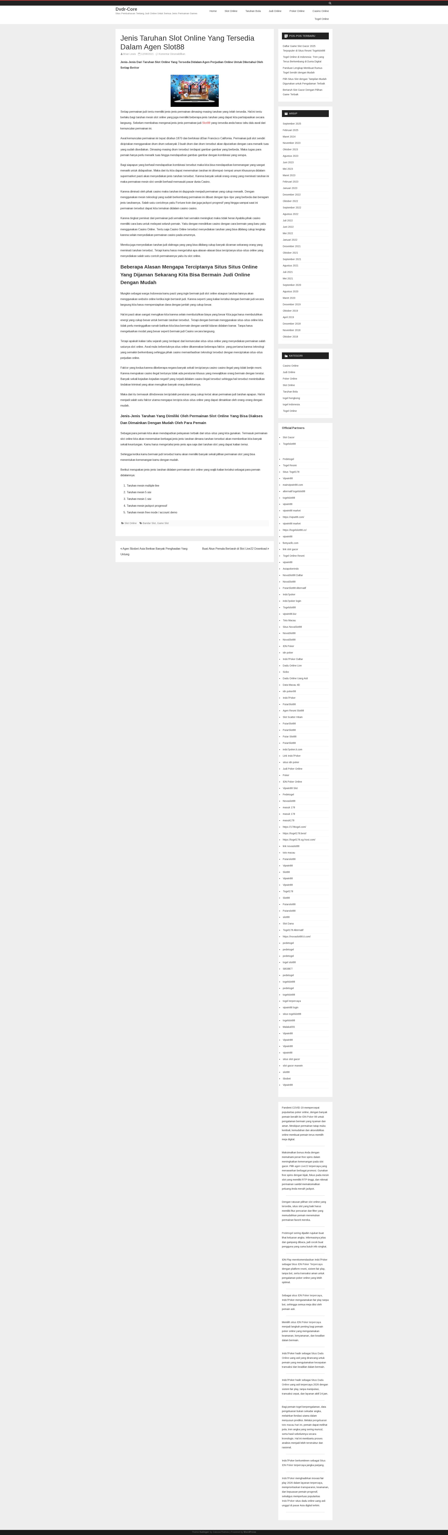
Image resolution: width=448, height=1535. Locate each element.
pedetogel (288, 943)
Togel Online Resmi (293, 555)
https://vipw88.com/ (293, 517)
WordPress (250, 1532)
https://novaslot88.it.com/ (297, 936)
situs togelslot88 (292, 1014)
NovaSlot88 (289, 581)
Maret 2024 (289, 136)
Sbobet (287, 1078)
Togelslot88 (289, 443)
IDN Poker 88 (309, 1116)
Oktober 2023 (290, 149)
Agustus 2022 (290, 214)
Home (213, 10)
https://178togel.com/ (294, 826)
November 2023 (291, 143)
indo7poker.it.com (292, 749)
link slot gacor (290, 549)
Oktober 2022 (290, 201)
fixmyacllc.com (290, 543)
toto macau (289, 852)
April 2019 (288, 317)
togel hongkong (291, 398)
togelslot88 (289, 497)
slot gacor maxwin (293, 1065)
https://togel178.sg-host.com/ (299, 839)
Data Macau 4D (291, 684)
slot (311, 1201)
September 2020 (292, 285)
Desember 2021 (292, 246)
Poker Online (296, 10)
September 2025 (292, 123)
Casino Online (321, 10)
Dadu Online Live (292, 665)
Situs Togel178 (291, 471)
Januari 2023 (290, 188)
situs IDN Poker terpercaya (307, 1295)
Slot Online (231, 10)
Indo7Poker (289, 697)
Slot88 (206, 122)
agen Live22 (301, 1166)
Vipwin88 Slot (290, 788)
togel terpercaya (292, 1001)
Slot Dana (288, 923)
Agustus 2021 (290, 265)
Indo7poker (289, 594)
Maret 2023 (289, 175)
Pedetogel (288, 459)
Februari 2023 (290, 181)
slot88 (286, 917)
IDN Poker (288, 646)
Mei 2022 (288, 233)
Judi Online (275, 10)
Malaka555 (289, 1026)
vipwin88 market (292, 510)
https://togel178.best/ (294, 833)
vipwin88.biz (289, 613)
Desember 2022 (292, 194)
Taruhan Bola (253, 10)
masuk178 (288, 820)
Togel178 (288, 891)
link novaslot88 (291, 846)
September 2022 (292, 207)
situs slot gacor (291, 1059)
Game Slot (163, 523)
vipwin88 (287, 504)
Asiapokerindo (291, 568)
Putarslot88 (289, 859)
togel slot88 (289, 962)
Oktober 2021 (290, 252)
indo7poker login (292, 601)
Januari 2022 (290, 239)
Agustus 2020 (290, 291)
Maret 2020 (289, 298)
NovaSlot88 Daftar (293, 575)
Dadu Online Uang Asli (295, 678)
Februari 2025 (290, 130)
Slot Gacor (289, 437)
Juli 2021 (288, 272)
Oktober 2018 (290, 336)
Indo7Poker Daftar (293, 659)
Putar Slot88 (289, 736)
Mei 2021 (288, 278)
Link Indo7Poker (292, 755)
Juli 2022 (288, 220)
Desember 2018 (292, 323)
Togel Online (321, 18)
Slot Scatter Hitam (293, 717)
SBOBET (288, 968)
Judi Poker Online (292, 768)
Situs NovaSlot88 (292, 626)
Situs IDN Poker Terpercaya (307, 1264)
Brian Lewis (129, 54)
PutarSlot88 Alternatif (294, 588)
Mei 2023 (288, 168)
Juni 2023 (288, 162)
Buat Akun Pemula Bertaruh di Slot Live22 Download (234, 548)
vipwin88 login (290, 1007)
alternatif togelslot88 (294, 491)
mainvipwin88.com (293, 484)
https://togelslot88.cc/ (295, 530)
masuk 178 (289, 807)
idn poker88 (289, 691)
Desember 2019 (292, 304)
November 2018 (291, 330)
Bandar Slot (149, 523)
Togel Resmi (290, 465)
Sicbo (286, 671)
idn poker (288, 652)
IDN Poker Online (292, 781)
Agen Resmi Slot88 (293, 710)
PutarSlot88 (289, 704)
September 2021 (292, 259)
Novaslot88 (289, 801)
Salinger (204, 1532)
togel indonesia (291, 404)
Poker (286, 775)
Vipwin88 (288, 478)
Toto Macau (289, 620)
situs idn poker (291, 762)
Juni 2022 (288, 226)
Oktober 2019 (290, 310)
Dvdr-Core (126, 9)
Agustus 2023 (290, 155)
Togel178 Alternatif (293, 930)
